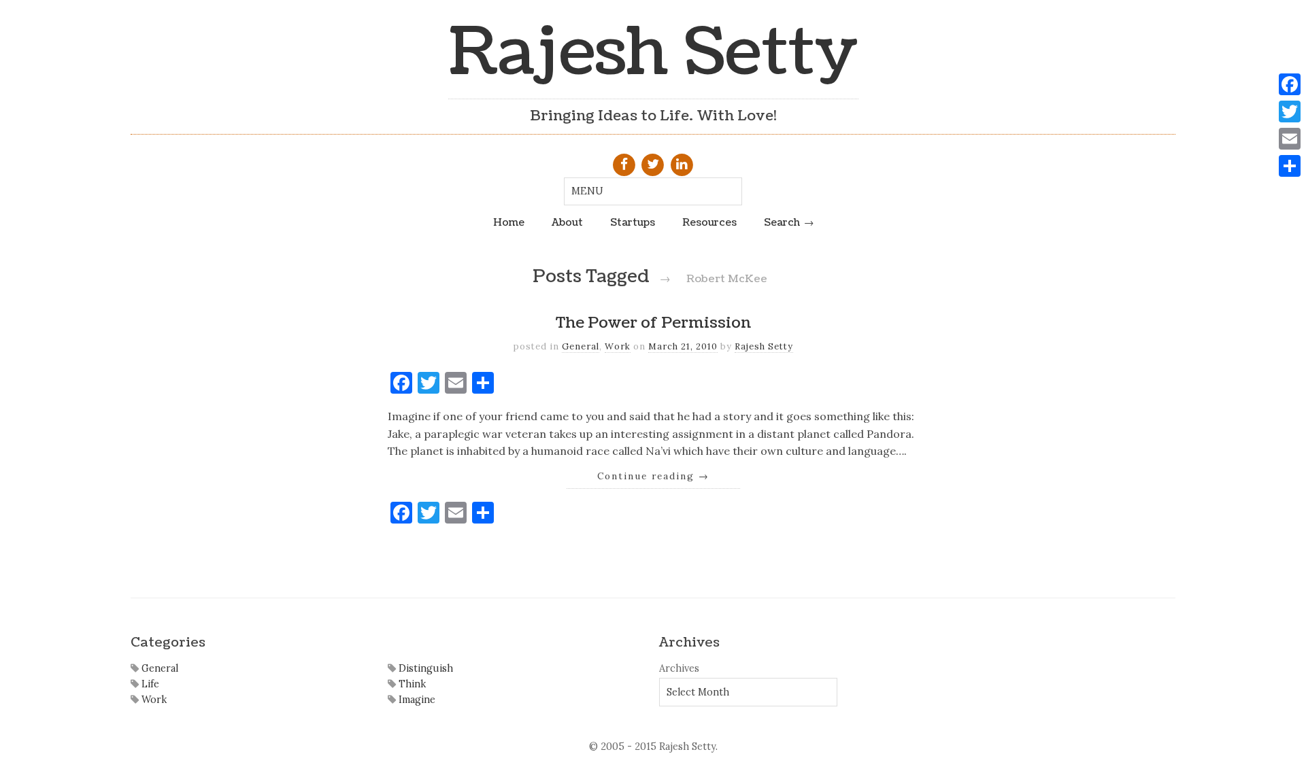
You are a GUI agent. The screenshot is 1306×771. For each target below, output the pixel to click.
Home (508, 222)
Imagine (415, 699)
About (567, 222)
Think (411, 684)
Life (149, 684)
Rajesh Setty (653, 53)
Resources (709, 222)
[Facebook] (1289, 84)
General (580, 346)
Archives (679, 668)
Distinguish (424, 668)
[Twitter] (1289, 111)
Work (618, 346)
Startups (632, 222)
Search (782, 222)
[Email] (1289, 138)
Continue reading (653, 476)
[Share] (1289, 165)
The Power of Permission (653, 323)
